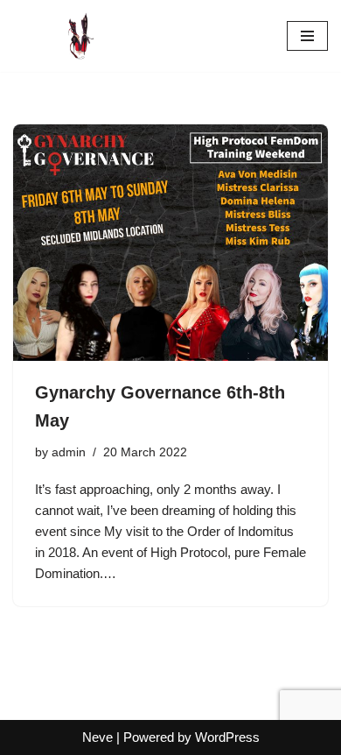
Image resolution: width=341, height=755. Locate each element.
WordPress (227, 737)
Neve (97, 737)
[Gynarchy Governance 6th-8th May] (170, 242)
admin (69, 452)
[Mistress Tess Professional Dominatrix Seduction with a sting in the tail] (65, 36)
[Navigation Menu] (307, 36)
